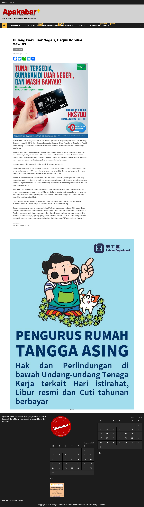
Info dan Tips (67, 25)
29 (85, 468)
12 (66, 459)
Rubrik (107, 25)
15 (85, 459)
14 (78, 459)
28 (78, 468)
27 (72, 468)
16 (91, 459)
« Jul (51, 479)
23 (91, 464)
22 (85, 464)
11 (59, 459)
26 (66, 468)
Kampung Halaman (50, 25)
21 (78, 464)
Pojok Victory (31, 25)
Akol (26, 54)
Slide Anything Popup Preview (12, 500)
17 (53, 464)
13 (72, 459)
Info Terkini (13, 25)
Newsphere (91, 505)
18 (59, 464)
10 (53, 459)
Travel (81, 25)
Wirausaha (95, 25)
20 (72, 464)
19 (66, 464)
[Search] (140, 25)
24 (53, 468)
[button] (70, 410)
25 (59, 468)
